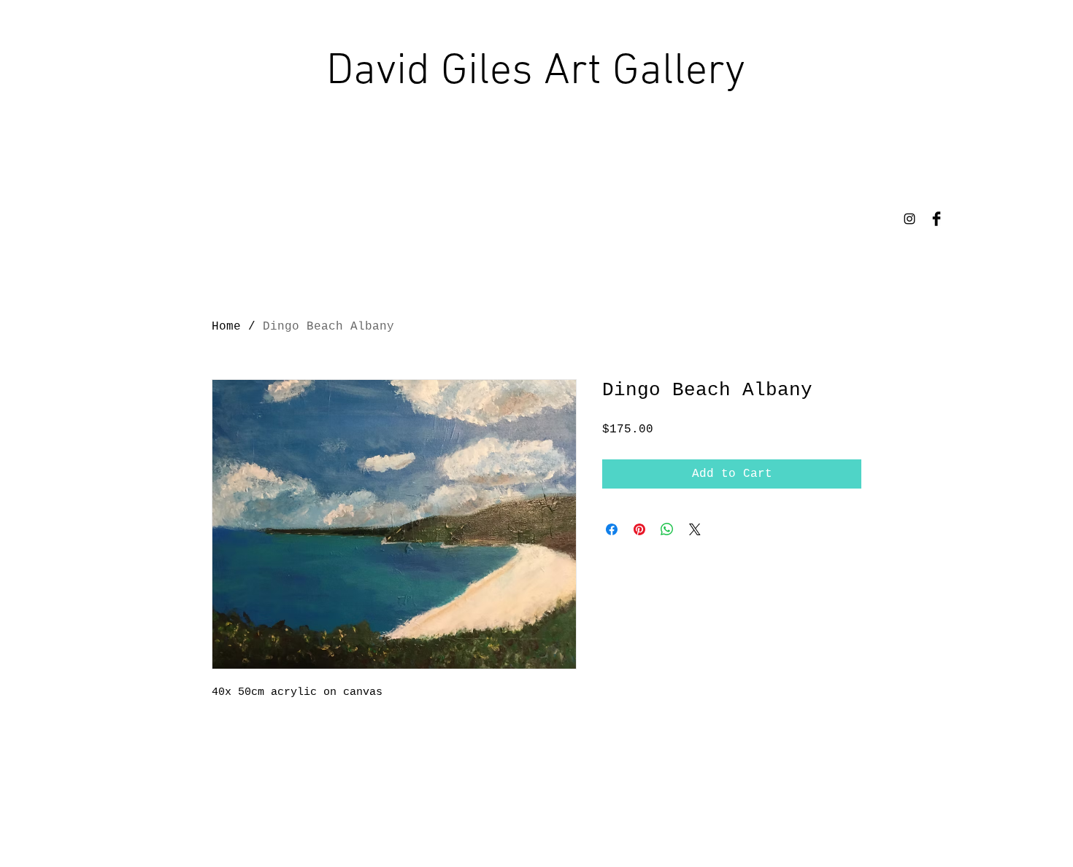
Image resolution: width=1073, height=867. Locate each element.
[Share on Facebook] (611, 529)
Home (226, 326)
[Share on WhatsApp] (667, 529)
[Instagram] (909, 218)
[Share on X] (695, 529)
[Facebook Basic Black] (936, 218)
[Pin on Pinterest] (639, 529)
